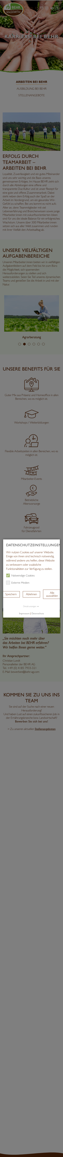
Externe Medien (20, 583)
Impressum (24, 613)
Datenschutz (37, 613)
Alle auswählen (52, 594)
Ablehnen (31, 594)
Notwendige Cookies (23, 575)
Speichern (11, 594)
